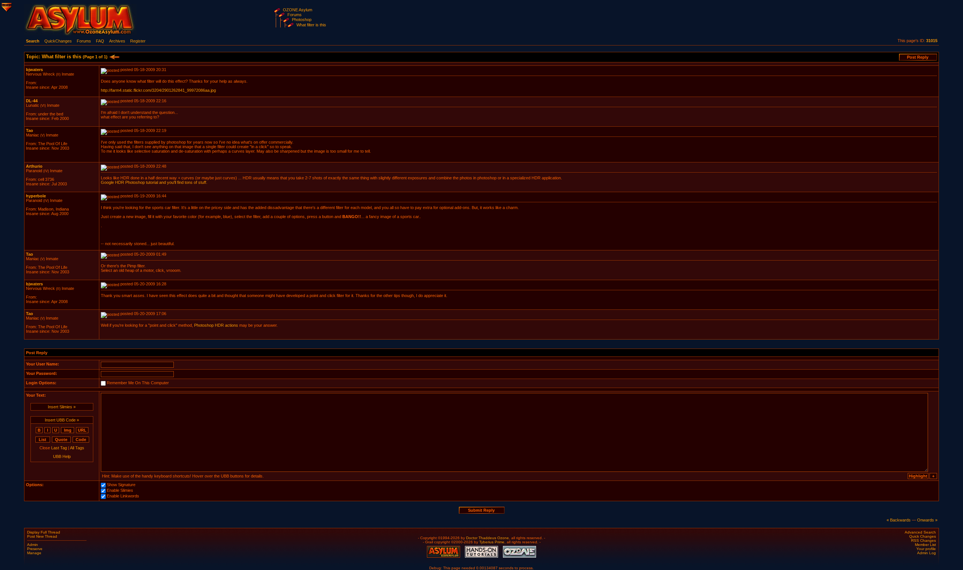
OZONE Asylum (297, 10)
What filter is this (311, 25)
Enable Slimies (120, 490)
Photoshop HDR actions (216, 325)
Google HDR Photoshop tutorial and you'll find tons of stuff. (154, 182)
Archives (117, 41)
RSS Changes (923, 540)
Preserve (35, 549)
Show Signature (121, 485)
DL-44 (32, 101)
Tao (29, 130)
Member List (925, 545)
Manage (34, 553)
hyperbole (36, 196)
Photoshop (301, 19)
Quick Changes (922, 536)
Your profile (926, 549)
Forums (294, 14)
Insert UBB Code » (62, 420)
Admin (32, 545)
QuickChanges (58, 41)
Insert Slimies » (62, 407)
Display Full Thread (43, 532)
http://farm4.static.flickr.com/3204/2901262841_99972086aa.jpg (158, 90)
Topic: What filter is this (67, 56)
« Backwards (899, 520)
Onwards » (927, 520)
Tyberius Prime (491, 542)
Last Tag (59, 448)
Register (138, 41)
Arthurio (34, 166)
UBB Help (62, 456)
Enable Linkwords (123, 496)
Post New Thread (42, 536)
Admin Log (926, 553)
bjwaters (34, 69)
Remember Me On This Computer (138, 383)
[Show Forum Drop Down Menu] (6, 6)
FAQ (100, 41)
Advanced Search (920, 532)
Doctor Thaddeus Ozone (487, 538)
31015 (931, 40)
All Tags (77, 448)
